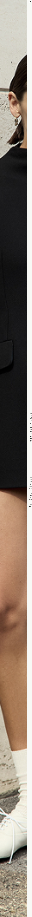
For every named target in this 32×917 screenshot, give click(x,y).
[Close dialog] (30, 2)
